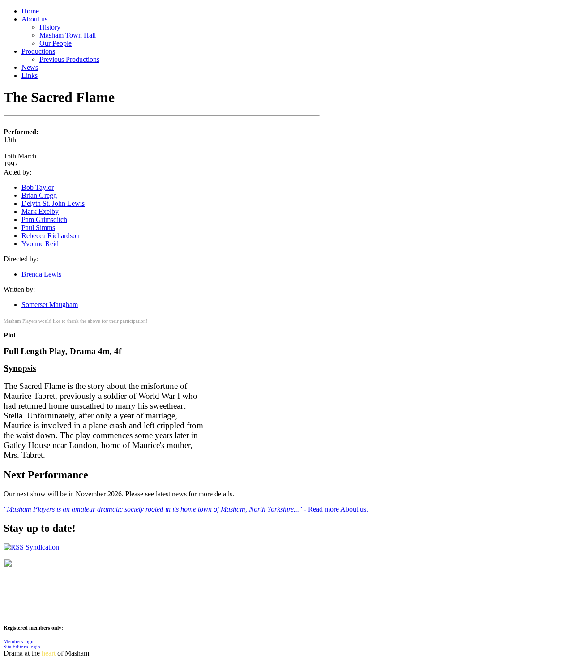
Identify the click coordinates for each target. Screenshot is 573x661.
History (49, 27)
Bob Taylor (37, 187)
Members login (19, 641)
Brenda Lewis (41, 274)
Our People (55, 43)
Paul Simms (38, 227)
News (29, 67)
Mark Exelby (40, 211)
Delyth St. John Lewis (53, 203)
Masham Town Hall (67, 35)
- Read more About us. (336, 509)
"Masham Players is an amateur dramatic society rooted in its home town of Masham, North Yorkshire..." (154, 509)
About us (34, 19)
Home (30, 11)
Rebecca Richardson (50, 235)
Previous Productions (69, 59)
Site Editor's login (22, 646)
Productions (38, 51)
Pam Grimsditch (44, 219)
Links (29, 75)
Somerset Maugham (49, 304)
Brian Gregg (39, 195)
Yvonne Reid (40, 243)
